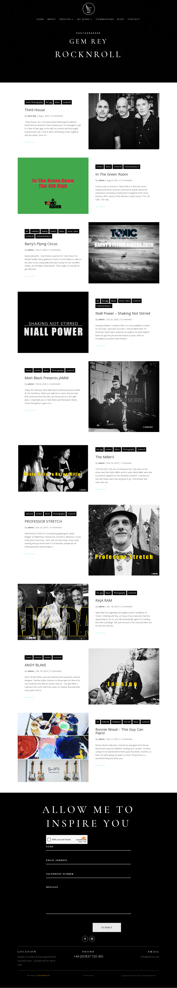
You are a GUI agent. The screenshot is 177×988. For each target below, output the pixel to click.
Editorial (29, 513)
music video (72, 231)
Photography (57, 370)
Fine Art (127, 722)
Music (57, 102)
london (100, 166)
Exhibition (116, 722)
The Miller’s (104, 456)
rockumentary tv (131, 166)
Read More (30, 140)
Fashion (38, 657)
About (51, 19)
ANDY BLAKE (35, 664)
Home (40, 19)
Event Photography (34, 102)
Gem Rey (32, 116)
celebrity (35, 231)
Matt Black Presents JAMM (47, 377)
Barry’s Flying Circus (41, 243)
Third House (35, 109)
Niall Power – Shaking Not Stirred (122, 313)
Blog (120, 19)
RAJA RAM (103, 600)
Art (27, 231)
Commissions (105, 19)
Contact (134, 19)
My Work (83, 19)
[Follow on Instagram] (92, 939)
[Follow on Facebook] (85, 939)
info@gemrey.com (150, 956)
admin (101, 180)
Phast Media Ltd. (44, 975)
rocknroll (67, 102)
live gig (49, 102)
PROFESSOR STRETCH (43, 521)
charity (45, 231)
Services (65, 19)
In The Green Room (111, 174)
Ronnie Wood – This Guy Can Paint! (119, 731)
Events (53, 231)
